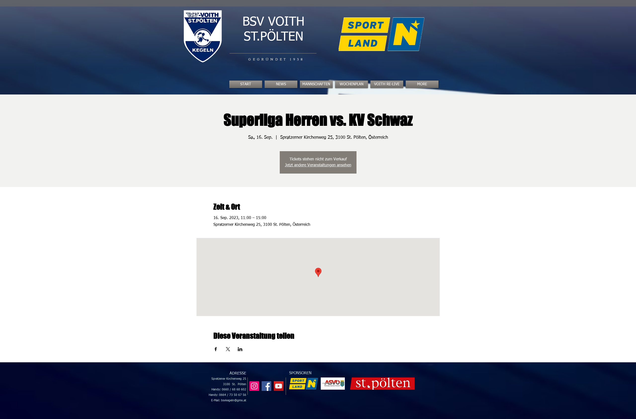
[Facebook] (266, 386)
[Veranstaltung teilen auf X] (228, 349)
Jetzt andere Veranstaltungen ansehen (318, 165)
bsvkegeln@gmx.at (233, 400)
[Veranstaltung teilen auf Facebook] (215, 349)
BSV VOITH (273, 22)
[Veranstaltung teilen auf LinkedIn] (240, 349)
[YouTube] (278, 386)
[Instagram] (254, 386)
